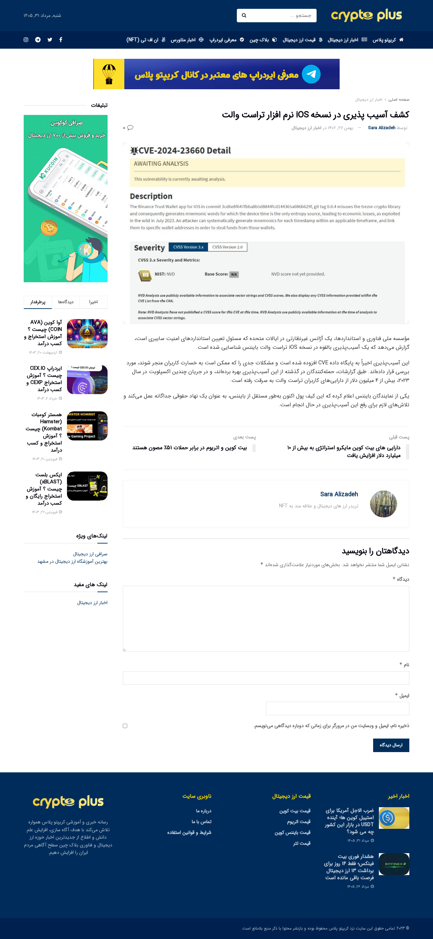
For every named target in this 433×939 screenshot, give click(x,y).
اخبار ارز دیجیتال (343, 40)
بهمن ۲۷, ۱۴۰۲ (340, 127)
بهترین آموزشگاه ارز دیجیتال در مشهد (72, 561)
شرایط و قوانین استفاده (189, 832)
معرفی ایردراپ (222, 40)
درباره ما (203, 811)
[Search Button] (245, 15)
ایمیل (402, 695)
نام (404, 665)
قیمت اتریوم (299, 821)
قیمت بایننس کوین (293, 832)
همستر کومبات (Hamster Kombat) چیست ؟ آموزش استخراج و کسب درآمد (44, 432)
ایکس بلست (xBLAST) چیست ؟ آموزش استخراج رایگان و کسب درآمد (44, 489)
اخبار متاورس (183, 40)
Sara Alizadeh (381, 127)
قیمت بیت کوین (295, 811)
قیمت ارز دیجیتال (299, 40)
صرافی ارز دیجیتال (90, 554)
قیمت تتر (302, 843)
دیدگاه (400, 579)
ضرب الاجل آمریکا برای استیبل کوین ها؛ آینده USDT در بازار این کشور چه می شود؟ (349, 821)
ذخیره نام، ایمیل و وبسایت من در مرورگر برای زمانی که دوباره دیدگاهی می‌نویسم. (331, 725)
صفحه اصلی (398, 99)
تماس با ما (201, 821)
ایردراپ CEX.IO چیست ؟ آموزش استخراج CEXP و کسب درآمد (44, 379)
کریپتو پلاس (384, 40)
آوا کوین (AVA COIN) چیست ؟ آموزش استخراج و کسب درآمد (43, 333)
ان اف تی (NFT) (142, 40)
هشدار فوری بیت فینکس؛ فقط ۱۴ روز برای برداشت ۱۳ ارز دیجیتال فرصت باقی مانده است (349, 867)
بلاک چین (259, 40)
